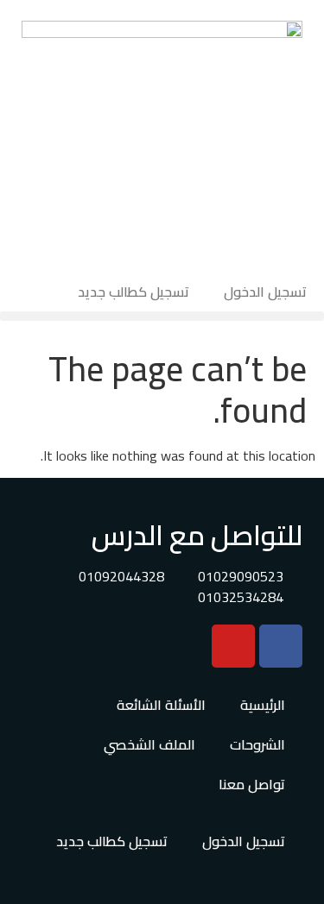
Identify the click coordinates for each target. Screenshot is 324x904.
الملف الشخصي (149, 744)
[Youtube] (233, 646)
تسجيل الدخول (265, 291)
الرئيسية (262, 705)
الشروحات (257, 744)
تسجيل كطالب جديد (133, 291)
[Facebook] (280, 646)
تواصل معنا (252, 784)
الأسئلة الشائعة (161, 705)
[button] (162, 316)
